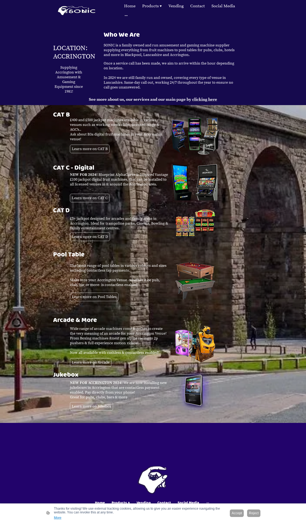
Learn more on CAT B (90, 149)
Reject (254, 513)
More (57, 517)
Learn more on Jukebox (91, 406)
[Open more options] (126, 15)
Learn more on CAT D (90, 236)
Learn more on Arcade (90, 362)
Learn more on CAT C (90, 198)
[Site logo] (76, 10)
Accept (237, 513)
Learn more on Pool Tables (94, 296)
